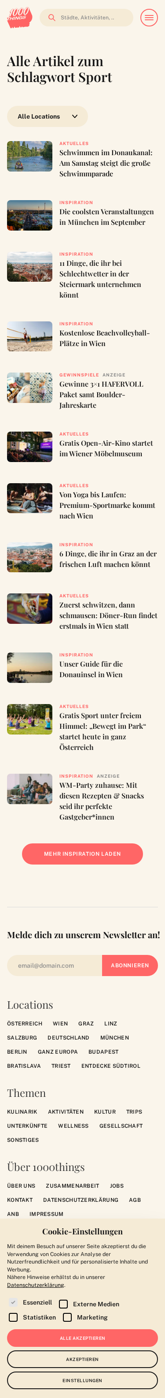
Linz (110, 1024)
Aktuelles (74, 143)
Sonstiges (23, 1140)
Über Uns (21, 1186)
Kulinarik (22, 1112)
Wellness (73, 1126)
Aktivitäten (66, 1112)
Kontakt (20, 1200)
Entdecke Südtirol (110, 1066)
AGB (135, 1200)
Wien (60, 1024)
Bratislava (24, 1066)
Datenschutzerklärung (80, 1200)
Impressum (46, 1214)
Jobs (117, 1186)
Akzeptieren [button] (82, 1359)
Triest (61, 1066)
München (114, 1038)
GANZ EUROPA (58, 1052)
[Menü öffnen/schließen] (149, 17)
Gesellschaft (121, 1126)
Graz (86, 1024)
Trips (134, 1112)
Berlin (17, 1052)
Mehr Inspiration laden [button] (89, 858)
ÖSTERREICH (24, 1024)
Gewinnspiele (79, 375)
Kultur (105, 1112)
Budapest (103, 1052)
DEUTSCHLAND (68, 1038)
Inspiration (76, 202)
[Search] (49, 17)
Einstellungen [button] (82, 1380)
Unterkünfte (27, 1126)
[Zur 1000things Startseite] (20, 17)
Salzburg (22, 1038)
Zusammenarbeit (72, 1186)
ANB (13, 1214)
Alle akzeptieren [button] (83, 1338)
